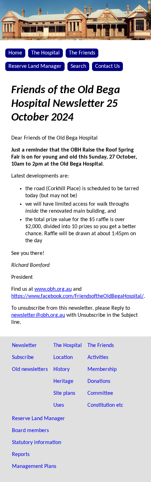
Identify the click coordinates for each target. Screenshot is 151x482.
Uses (58, 405)
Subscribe (23, 357)
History (61, 369)
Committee (100, 393)
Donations (98, 381)
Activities (97, 357)
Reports (20, 454)
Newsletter (24, 345)
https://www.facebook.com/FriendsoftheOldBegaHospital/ (77, 296)
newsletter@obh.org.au (38, 315)
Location (63, 357)
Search (78, 66)
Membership (102, 369)
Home (15, 53)
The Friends (82, 53)
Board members (30, 430)
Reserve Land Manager (34, 66)
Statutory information (36, 442)
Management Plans (34, 466)
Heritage (63, 381)
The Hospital (45, 53)
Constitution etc (105, 405)
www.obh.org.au (53, 289)
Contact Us (107, 66)
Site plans (64, 393)
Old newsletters (30, 369)
